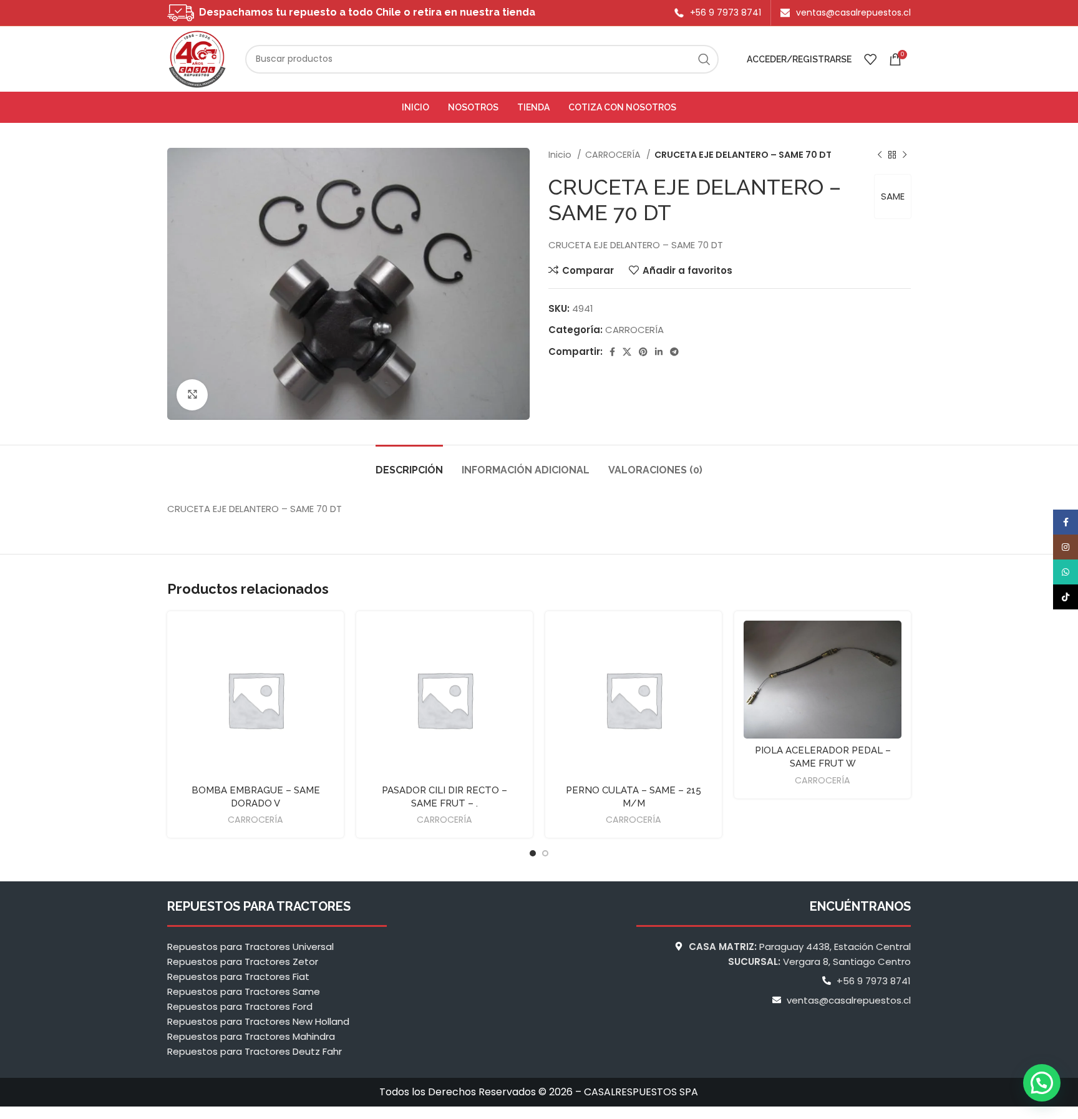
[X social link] (627, 352)
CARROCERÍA (614, 154)
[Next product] (904, 154)
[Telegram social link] (674, 352)
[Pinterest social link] (643, 352)
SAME (893, 196)
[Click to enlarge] (192, 394)
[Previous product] (879, 154)
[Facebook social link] (612, 352)
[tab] (409, 464)
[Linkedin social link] (658, 352)
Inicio (561, 154)
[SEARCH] (704, 59)
